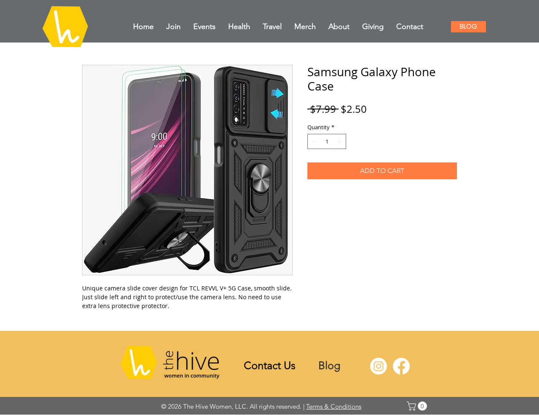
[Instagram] (378, 366)
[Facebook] (401, 366)
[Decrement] (314, 141)
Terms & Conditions (333, 406)
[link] (418, 406)
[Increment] (340, 141)
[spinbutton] (327, 141)
